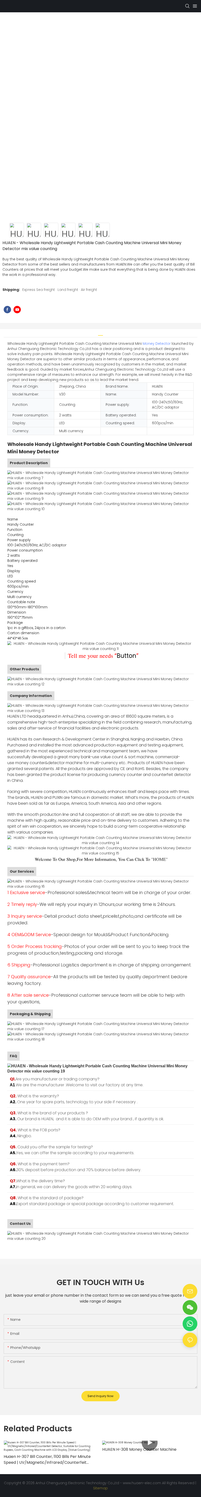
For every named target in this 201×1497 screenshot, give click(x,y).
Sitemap (100, 1488)
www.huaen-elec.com (142, 1483)
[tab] (100, 333)
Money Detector (157, 343)
